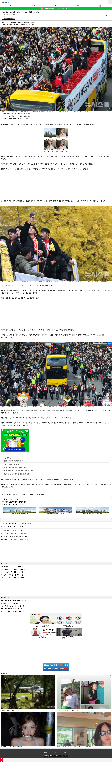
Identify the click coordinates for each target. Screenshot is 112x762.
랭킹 (33, 6)
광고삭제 (1, 760)
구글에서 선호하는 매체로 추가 (9, 18)
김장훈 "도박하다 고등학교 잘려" (13, 461)
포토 (78, 6)
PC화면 (46, 756)
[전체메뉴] (110, 2)
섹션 (56, 6)
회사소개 (46, 752)
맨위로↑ (65, 756)
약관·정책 (60, 752)
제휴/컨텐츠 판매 (53, 752)
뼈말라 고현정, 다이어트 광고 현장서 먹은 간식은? (18, 470)
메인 (11, 6)
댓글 (56, 520)
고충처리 (66, 752)
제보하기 (52, 756)
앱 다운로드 (58, 756)
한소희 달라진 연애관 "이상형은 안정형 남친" (16, 474)
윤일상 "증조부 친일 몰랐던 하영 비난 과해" (16, 464)
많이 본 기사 (4, 674)
